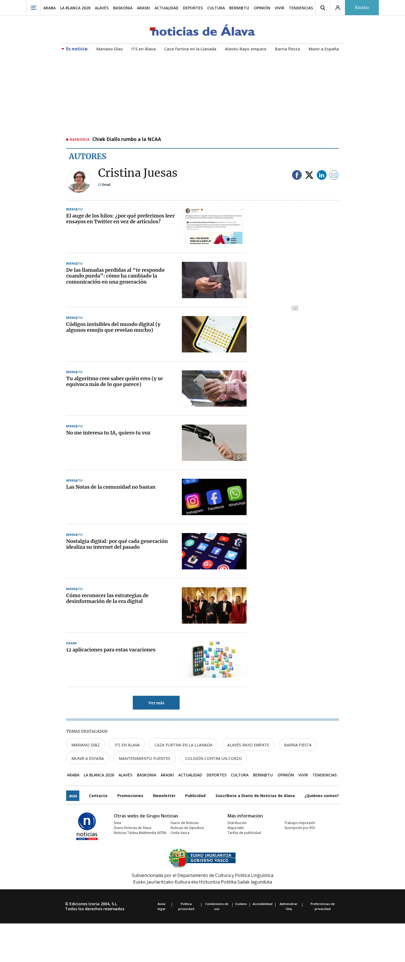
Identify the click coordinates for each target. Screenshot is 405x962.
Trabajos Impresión (299, 822)
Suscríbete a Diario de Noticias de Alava (255, 795)
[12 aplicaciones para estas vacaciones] (214, 660)
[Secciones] (33, 7)
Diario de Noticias (185, 822)
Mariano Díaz (85, 745)
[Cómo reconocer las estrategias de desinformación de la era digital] (214, 605)
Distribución (237, 822)
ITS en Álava (127, 745)
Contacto (98, 795)
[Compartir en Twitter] (309, 175)
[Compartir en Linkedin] (321, 175)
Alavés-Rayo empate (248, 745)
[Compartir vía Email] (334, 175)
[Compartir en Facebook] (297, 175)
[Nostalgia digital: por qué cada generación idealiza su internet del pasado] (214, 551)
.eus (72, 796)
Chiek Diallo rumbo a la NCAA (126, 139)
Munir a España (87, 758)
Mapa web (236, 827)
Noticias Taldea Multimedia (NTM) (140, 832)
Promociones (130, 795)
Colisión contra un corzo (213, 758)
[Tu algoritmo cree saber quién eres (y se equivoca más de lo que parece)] (214, 388)
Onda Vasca (180, 832)
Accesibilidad (262, 904)
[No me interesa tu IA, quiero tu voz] (214, 443)
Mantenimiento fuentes (144, 758)
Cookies (241, 904)
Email (105, 184)
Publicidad (195, 795)
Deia (117, 822)
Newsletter (164, 795)
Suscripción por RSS (299, 827)
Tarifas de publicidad (244, 832)
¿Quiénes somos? (321, 795)
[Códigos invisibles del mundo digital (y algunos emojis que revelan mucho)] (214, 334)
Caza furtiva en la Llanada (183, 745)
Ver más (156, 702)
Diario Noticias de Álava (132, 827)
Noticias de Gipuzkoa (187, 827)
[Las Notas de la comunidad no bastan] (214, 497)
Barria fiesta (298, 745)
